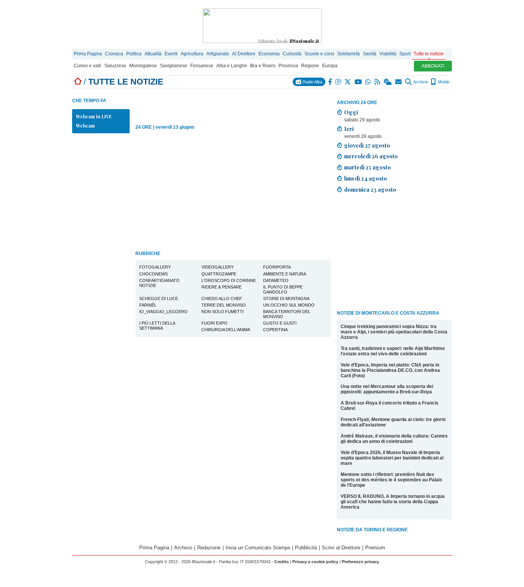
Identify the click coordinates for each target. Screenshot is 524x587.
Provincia (288, 65)
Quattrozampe (218, 274)
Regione (310, 65)
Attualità (153, 53)
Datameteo (275, 280)
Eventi (171, 53)
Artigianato (217, 53)
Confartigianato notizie (159, 283)
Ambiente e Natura (284, 274)
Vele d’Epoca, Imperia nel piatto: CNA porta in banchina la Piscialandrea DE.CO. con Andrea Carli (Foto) (390, 370)
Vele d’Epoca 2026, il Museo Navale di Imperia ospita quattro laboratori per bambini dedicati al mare (392, 458)
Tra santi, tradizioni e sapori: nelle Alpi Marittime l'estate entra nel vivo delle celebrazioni (393, 351)
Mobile (443, 82)
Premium (375, 548)
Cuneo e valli (87, 65)
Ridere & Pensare (221, 287)
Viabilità (387, 53)
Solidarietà (348, 53)
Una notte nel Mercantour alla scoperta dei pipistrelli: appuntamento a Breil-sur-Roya (387, 389)
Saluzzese (115, 65)
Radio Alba (312, 82)
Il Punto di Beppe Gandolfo (283, 289)
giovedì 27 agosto (367, 145)
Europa (330, 65)
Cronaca (114, 53)
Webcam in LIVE (94, 116)
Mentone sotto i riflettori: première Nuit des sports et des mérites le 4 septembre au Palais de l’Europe (391, 480)
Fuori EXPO (214, 323)
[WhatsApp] (368, 82)
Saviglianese (173, 65)
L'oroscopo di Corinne (228, 280)
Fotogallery (155, 267)
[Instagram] (338, 82)
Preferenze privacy (360, 561)
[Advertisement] (394, 253)
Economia (269, 53)
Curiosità (292, 53)
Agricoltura (192, 53)
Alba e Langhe (231, 65)
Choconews (153, 274)
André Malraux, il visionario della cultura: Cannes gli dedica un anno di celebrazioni (394, 438)
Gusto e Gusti (280, 323)
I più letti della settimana (157, 325)
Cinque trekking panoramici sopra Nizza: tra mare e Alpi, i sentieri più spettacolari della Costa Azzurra (394, 332)
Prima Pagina (88, 53)
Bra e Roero (262, 65)
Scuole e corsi (319, 53)
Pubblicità (306, 548)
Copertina (275, 329)
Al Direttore (243, 53)
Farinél (148, 305)
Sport (404, 53)
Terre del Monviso (223, 305)
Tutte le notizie (429, 53)
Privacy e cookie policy (315, 561)
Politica (134, 53)
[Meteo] (388, 82)
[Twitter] (348, 82)
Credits (281, 561)
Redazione (209, 548)
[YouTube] (358, 82)
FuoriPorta (277, 267)
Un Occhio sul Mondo (289, 305)
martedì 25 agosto (367, 167)
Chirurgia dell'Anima (225, 329)
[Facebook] (330, 82)
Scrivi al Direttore (341, 548)
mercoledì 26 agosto (371, 156)
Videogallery (217, 267)
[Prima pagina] (77, 81)
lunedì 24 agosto (365, 178)
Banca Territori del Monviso (286, 314)
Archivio (420, 82)
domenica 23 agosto (370, 189)
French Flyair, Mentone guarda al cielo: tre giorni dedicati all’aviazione (393, 422)
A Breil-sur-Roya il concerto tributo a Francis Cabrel (389, 405)
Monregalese (143, 65)
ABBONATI (433, 66)
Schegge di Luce (158, 298)
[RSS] (377, 82)
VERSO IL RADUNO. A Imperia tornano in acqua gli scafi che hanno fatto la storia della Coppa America (393, 502)
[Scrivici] (398, 82)
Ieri (349, 129)
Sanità (369, 53)
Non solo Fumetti (222, 311)
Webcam (85, 125)
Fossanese (201, 65)
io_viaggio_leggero (163, 311)
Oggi (351, 112)
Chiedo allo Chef (221, 298)
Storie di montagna (286, 298)
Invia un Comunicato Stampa (258, 548)
